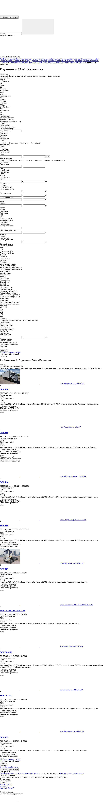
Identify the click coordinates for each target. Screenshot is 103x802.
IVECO (31, 62)
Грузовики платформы (39, 61)
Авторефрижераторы (72, 59)
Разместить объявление (10, 461)
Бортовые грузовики (32, 59)
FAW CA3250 (6, 652)
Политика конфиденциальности (27, 773)
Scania (64, 62)
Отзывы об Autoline (65, 773)
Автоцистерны (80, 61)
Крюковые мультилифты (90, 59)
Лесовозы (3, 62)
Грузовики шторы (6, 61)
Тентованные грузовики (57, 61)
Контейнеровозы (92, 61)
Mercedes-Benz (49, 62)
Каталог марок (78, 773)
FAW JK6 (4, 389)
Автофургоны (46, 59)
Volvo (80, 62)
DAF (22, 62)
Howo (27, 62)
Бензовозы (70, 61)
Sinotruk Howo (72, 62)
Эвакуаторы (25, 61)
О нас (2, 767)
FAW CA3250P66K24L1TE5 (12, 611)
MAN (36, 62)
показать (4, 350)
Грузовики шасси (57, 59)
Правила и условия (7, 773)
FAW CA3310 (6, 695)
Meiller (41, 62)
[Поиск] (38, 27)
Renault (58, 62)
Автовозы (17, 61)
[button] (51, 46)
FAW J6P (4, 569)
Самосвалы (20, 59)
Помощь (8, 767)
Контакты (14, 767)
